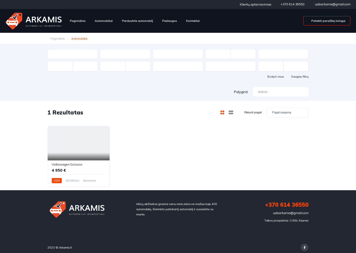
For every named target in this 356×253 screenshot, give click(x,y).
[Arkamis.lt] (34, 21)
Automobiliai (104, 21)
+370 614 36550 (292, 4)
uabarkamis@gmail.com (332, 4)
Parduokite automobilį (137, 21)
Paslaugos (169, 21)
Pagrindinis (77, 21)
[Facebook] (304, 247)
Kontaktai (193, 21)
